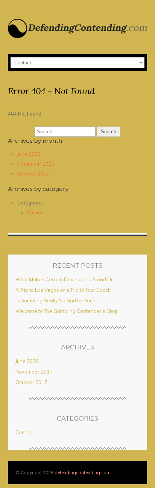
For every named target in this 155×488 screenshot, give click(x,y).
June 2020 (29, 154)
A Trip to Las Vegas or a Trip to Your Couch (63, 290)
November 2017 (36, 164)
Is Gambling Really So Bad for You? (54, 300)
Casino (35, 212)
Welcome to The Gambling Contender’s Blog (66, 311)
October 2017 (33, 174)
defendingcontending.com (83, 472)
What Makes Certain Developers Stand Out (65, 279)
